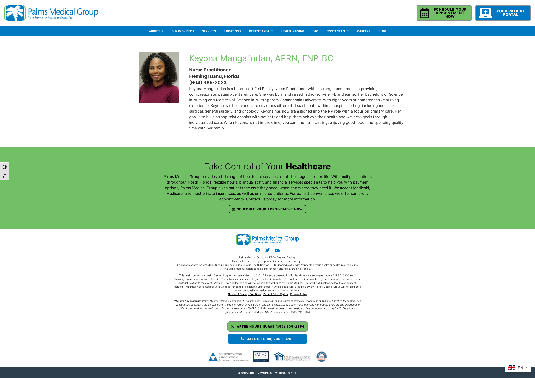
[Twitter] (267, 250)
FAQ (315, 31)
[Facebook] (257, 250)
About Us (156, 31)
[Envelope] (277, 250)
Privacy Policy (298, 294)
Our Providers (183, 31)
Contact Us (336, 31)
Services (209, 31)
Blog (382, 31)
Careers (363, 31)
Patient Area (259, 31)
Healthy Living (292, 31)
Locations (232, 31)
